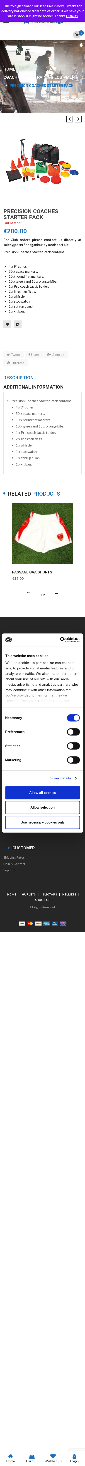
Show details (60, 778)
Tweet (15, 354)
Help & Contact (14, 864)
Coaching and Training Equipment (40, 77)
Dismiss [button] (72, 16)
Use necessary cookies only (43, 822)
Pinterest (17, 363)
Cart (32, 1461)
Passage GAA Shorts (32, 572)
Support (9, 870)
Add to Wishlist (7, 324)
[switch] (73, 731)
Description (18, 377)
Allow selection (42, 807)
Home (9, 69)
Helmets (69, 894)
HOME (11, 894)
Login (74, 1461)
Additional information (33, 387)
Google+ (57, 354)
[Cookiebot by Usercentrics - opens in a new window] (60, 640)
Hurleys (29, 894)
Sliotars (49, 894)
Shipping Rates (14, 857)
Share (34, 354)
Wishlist (53, 1461)
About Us (43, 900)
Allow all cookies (42, 793)
